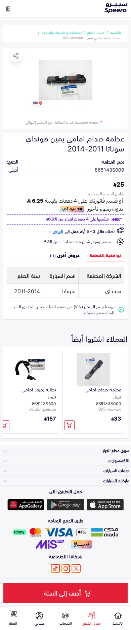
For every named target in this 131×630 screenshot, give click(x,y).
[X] (76, 568)
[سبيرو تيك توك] (55, 568)
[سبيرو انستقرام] (65, 568)
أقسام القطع (96, 32)
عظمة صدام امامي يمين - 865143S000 (92, 37)
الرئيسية (115, 32)
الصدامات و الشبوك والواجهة (62, 32)
